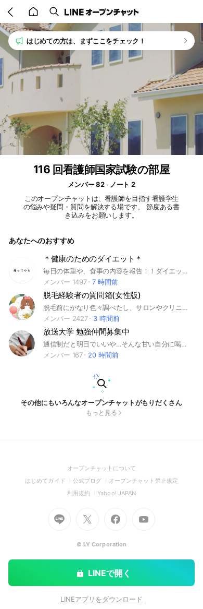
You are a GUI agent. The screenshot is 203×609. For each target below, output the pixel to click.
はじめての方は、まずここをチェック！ (86, 41)
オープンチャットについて (101, 468)
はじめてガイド (48, 480)
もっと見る (101, 412)
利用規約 (82, 493)
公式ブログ (91, 480)
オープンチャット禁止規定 (143, 480)
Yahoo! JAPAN (116, 493)
